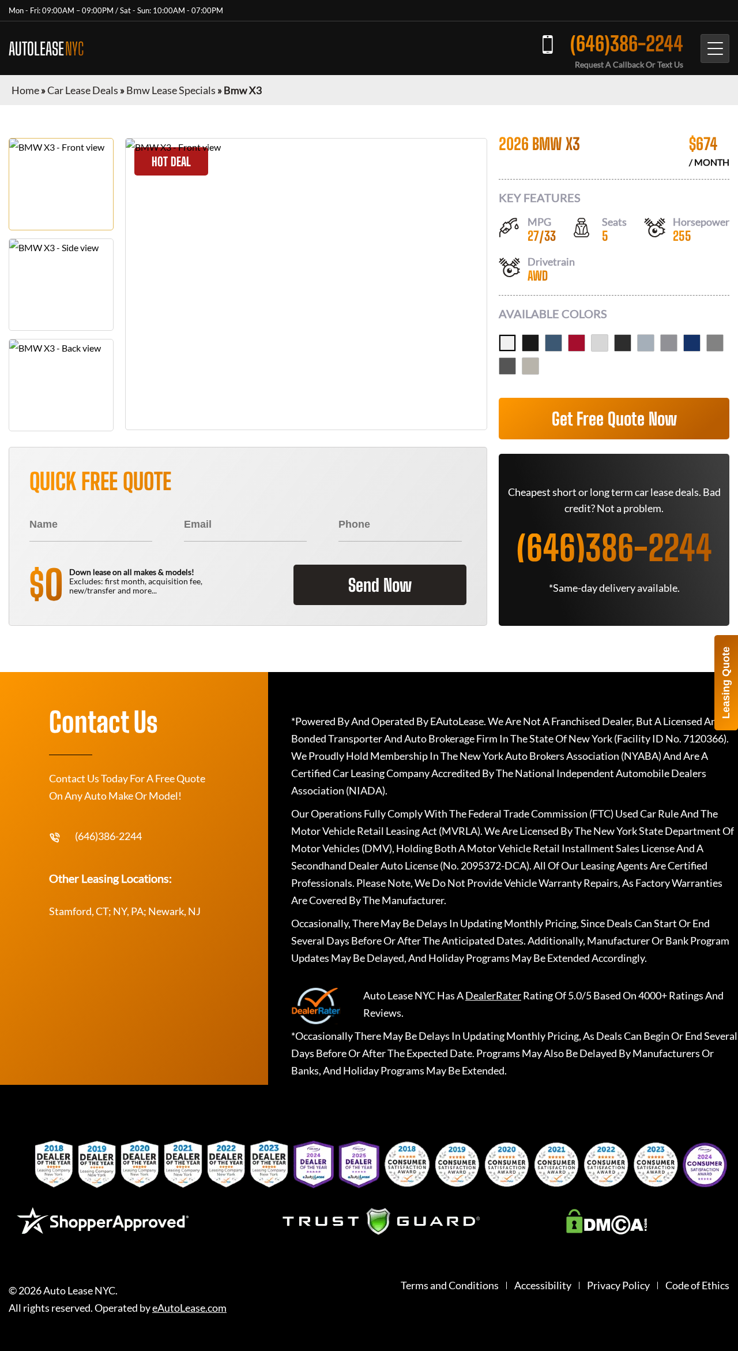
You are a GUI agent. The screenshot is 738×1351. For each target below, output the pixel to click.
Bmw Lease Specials (171, 90)
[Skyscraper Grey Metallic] (669, 343)
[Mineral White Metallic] (600, 343)
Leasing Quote (726, 683)
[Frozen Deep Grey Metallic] (507, 366)
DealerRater (493, 995)
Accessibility (542, 1285)
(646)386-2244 (626, 43)
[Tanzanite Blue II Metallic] (692, 343)
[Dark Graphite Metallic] (623, 343)
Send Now (380, 584)
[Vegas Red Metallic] (576, 343)
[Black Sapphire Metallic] (530, 343)
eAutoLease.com (189, 1308)
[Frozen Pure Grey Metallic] (715, 343)
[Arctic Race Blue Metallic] (553, 343)
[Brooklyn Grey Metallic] (646, 343)
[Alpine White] (507, 343)
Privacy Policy (618, 1285)
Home (25, 90)
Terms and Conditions (450, 1285)
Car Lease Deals (82, 90)
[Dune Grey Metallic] (530, 366)
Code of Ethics (697, 1285)
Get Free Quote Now (614, 418)
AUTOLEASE (46, 48)
